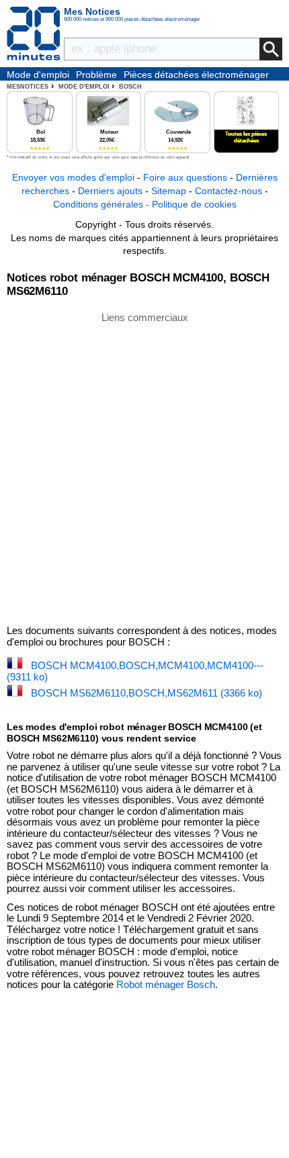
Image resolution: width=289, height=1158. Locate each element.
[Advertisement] (144, 467)
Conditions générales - (102, 204)
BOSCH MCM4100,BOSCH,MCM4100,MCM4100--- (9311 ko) (135, 671)
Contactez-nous (228, 190)
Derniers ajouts (110, 190)
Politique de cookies (194, 204)
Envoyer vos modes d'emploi (73, 177)
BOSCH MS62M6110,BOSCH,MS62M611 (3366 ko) (146, 693)
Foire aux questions (185, 177)
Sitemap (168, 190)
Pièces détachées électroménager (196, 74)
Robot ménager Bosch (165, 984)
